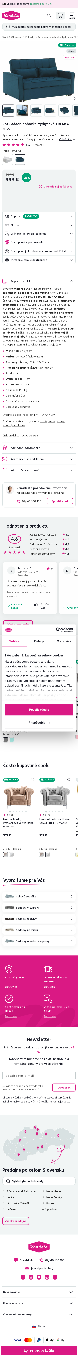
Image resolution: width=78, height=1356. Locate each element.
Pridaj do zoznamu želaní (74, 98)
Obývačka (16, 37)
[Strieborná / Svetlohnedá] (5, 854)
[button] (39, 216)
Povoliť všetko (39, 709)
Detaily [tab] (39, 641)
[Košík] (60, 16)
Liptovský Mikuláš (18, 1203)
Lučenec (12, 1209)
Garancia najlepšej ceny (58, 186)
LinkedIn (55, 1277)
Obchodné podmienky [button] (17, 1314)
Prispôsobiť (36, 722)
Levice (11, 1197)
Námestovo (53, 1191)
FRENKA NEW (46, 414)
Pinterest (47, 1277)
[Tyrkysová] (20, 159)
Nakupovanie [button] (11, 1292)
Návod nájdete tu (59, 1101)
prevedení (12, 595)
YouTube (39, 1277)
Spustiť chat (60, 501)
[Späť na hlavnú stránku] (11, 15)
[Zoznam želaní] (49, 15)
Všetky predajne (16, 1221)
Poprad (50, 1203)
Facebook (23, 1277)
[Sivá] (7, 159)
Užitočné (44, 606)
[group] (39, 80)
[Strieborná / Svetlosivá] (11, 854)
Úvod (5, 37)
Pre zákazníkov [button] (13, 1303)
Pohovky (30, 37)
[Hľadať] (7, 27)
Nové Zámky (54, 1197)
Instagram (31, 1277)
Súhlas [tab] (14, 641)
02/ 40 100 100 (31, 501)
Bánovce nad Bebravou (21, 1191)
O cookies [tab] (64, 641)
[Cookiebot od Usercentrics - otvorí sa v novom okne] (56, 630)
